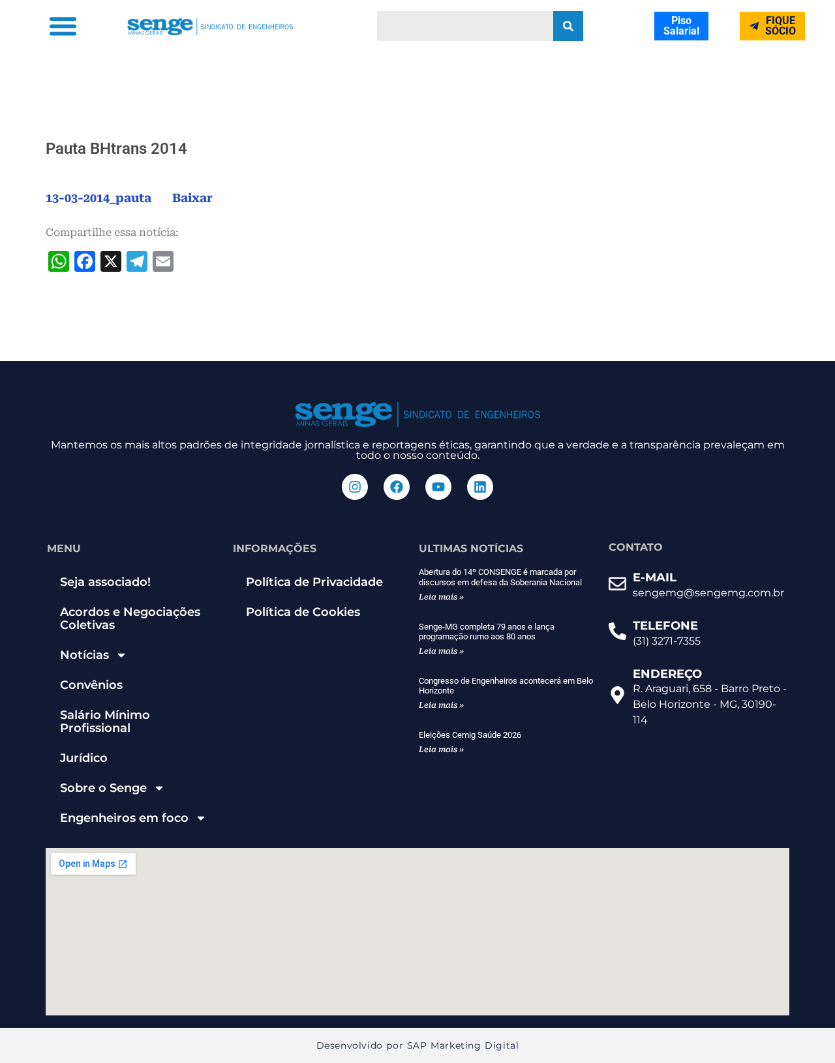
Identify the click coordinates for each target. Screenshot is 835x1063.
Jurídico (84, 758)
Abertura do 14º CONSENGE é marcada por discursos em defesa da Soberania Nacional (500, 577)
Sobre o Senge (103, 788)
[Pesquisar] (568, 26)
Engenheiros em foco (124, 818)
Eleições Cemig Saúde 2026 (470, 735)
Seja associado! (105, 582)
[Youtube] (438, 487)
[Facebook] (397, 487)
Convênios (91, 685)
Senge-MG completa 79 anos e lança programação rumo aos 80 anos (486, 632)
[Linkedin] (480, 487)
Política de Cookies (303, 612)
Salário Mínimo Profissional (105, 721)
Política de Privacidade (314, 582)
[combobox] (465, 26)
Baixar (192, 198)
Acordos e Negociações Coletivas (130, 618)
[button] (62, 26)
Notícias (84, 655)
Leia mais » (441, 597)
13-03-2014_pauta (98, 198)
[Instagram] (355, 487)
